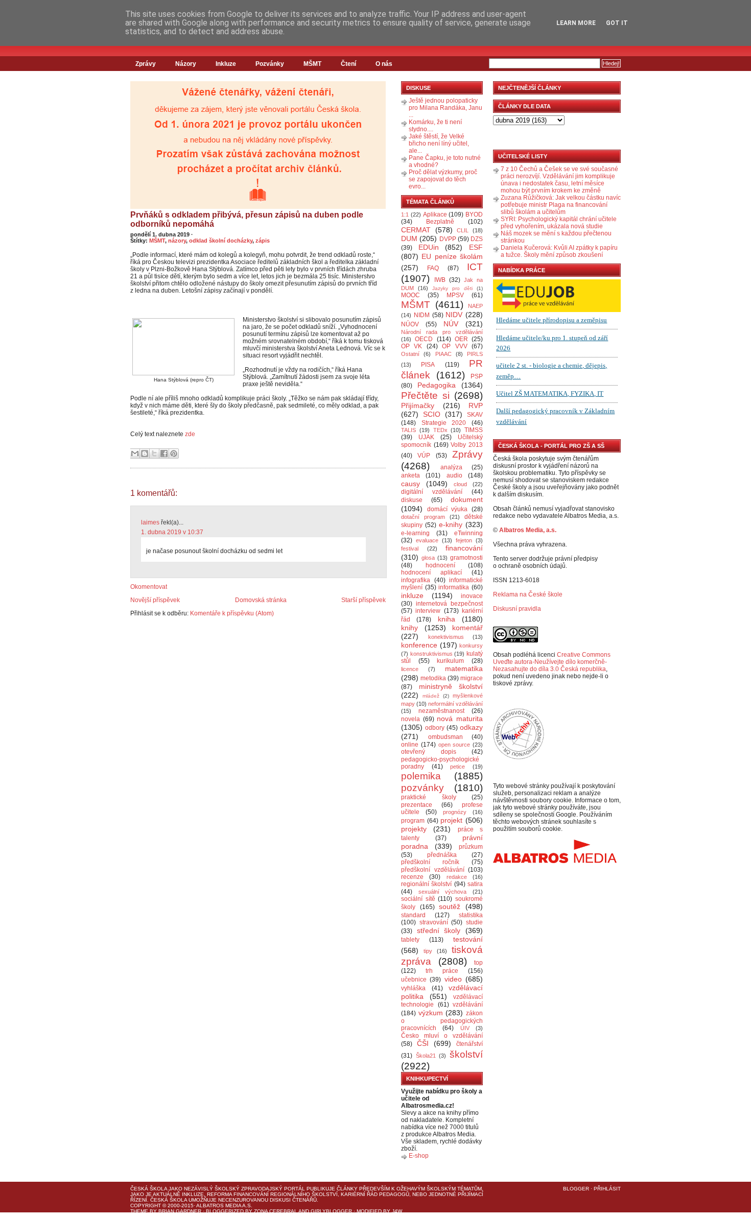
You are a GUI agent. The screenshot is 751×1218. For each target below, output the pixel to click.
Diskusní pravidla (517, 608)
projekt (451, 820)
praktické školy (428, 797)
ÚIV (465, 1028)
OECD (424, 339)
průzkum (471, 846)
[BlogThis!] (144, 453)
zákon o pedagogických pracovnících (442, 1021)
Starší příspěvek (363, 600)
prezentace (416, 804)
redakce (457, 877)
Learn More (576, 23)
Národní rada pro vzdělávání (442, 332)
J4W (397, 1211)
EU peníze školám (452, 256)
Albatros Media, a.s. (527, 530)
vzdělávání (468, 1004)
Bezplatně (440, 221)
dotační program (423, 517)
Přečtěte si (425, 395)
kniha (446, 619)
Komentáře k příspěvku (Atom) (232, 613)
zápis (262, 240)
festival (409, 548)
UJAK (426, 437)
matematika (464, 668)
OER (461, 339)
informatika (453, 587)
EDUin (428, 247)
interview (427, 610)
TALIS (408, 430)
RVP (475, 405)
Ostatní (410, 354)
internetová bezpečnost (449, 603)
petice (457, 766)
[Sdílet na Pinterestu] (174, 453)
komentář (467, 628)
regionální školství (426, 884)
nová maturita (460, 718)
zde (190, 434)
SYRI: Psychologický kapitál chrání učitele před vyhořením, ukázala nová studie (559, 223)
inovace (472, 596)
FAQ (433, 268)
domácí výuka (447, 509)
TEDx (440, 430)
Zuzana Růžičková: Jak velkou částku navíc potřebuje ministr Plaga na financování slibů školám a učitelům (561, 205)
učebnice (414, 979)
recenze (412, 876)
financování (464, 548)
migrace (471, 678)
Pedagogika (436, 385)
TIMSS (473, 430)
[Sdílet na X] (154, 453)
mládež (431, 696)
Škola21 (426, 1056)
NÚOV (410, 324)
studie (474, 922)
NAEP (475, 306)
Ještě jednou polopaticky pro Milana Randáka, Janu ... (445, 107)
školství (466, 1054)
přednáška (442, 854)
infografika (415, 580)
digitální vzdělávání (431, 491)
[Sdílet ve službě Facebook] (164, 453)
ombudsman (445, 737)
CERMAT (416, 230)
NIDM (422, 315)
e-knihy (450, 524)
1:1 (405, 214)
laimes (150, 522)
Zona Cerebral (275, 1211)
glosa (428, 558)
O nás (383, 63)
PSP (477, 376)
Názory (185, 63)
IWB (439, 279)
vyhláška (413, 988)
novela (410, 719)
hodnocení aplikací (431, 572)
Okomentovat (148, 586)
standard (413, 915)
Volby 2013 (467, 444)
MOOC (410, 295)
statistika (471, 915)
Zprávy (145, 63)
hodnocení (440, 565)
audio (454, 475)
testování (468, 939)
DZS (477, 239)
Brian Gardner (179, 1211)
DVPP (447, 239)
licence (409, 669)
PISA (428, 364)
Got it (617, 23)
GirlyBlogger (331, 1211)
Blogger (576, 1188)
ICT (475, 266)
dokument (467, 499)
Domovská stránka (261, 600)
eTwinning (468, 533)
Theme (139, 1211)
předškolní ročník (430, 862)
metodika (433, 678)
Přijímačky (417, 405)
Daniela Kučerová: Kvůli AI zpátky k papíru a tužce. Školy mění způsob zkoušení (559, 251)
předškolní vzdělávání (432, 869)
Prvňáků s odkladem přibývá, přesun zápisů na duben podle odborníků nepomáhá (246, 219)
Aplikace (435, 214)
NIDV (453, 315)
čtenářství (469, 1043)
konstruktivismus (431, 654)
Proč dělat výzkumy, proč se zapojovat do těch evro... (443, 179)
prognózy (454, 812)
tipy (428, 951)
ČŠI (423, 1043)
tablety (410, 939)
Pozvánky (269, 63)
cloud (460, 484)
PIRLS (475, 354)
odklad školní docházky (220, 240)
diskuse (412, 500)
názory (177, 240)
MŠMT (312, 63)
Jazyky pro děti (452, 288)
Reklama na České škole (527, 594)
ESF (476, 247)
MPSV (455, 295)
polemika (421, 776)
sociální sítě (418, 898)
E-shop (419, 1155)
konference (419, 645)
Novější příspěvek (155, 600)
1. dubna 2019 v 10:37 (172, 532)
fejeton (464, 540)
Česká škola (148, 1188)
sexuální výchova (442, 892)
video (453, 979)
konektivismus (446, 637)
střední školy (439, 930)
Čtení (348, 63)
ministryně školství (451, 686)
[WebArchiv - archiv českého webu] (518, 757)
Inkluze (226, 63)
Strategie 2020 (443, 422)
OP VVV (454, 346)
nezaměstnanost (441, 710)
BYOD (474, 214)
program (413, 820)
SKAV (475, 414)
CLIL (462, 230)
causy (410, 484)
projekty (414, 829)
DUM (409, 238)
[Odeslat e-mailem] (135, 453)
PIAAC (443, 354)
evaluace (427, 540)
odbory (434, 727)
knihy (409, 628)
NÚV (450, 324)
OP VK (411, 346)
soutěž (449, 906)
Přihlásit (607, 1188)
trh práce (442, 970)
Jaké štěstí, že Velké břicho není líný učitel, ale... (439, 143)
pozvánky (422, 787)
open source (454, 745)
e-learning (415, 533)
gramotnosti (466, 557)
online (409, 744)
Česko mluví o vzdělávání (442, 1035)
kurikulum (450, 660)
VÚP (423, 455)
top (478, 962)
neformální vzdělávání (455, 704)
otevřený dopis (428, 751)
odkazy (471, 727)
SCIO (431, 414)
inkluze (412, 595)
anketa (410, 475)
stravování (433, 922)
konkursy (471, 645)
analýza (451, 467)
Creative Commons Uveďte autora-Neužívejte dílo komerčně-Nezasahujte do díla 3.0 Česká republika (552, 662)
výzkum (430, 1013)
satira (475, 884)
